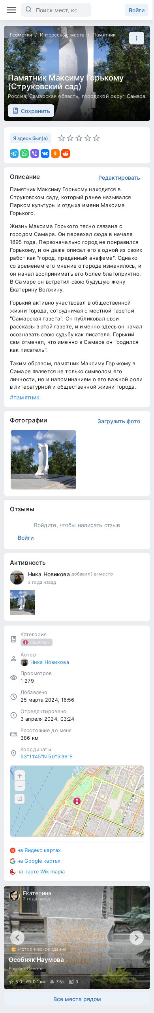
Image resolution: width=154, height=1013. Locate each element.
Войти (137, 10)
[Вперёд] (136, 937)
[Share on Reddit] (65, 153)
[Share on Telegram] (14, 153)
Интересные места (62, 35)
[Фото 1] (22, 602)
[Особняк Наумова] (77, 937)
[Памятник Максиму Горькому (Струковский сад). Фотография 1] (43, 459)
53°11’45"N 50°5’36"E (47, 757)
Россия (17, 96)
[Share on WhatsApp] (24, 153)
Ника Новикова (49, 574)
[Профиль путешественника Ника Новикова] (17, 577)
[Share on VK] (45, 153)
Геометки (21, 35)
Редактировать (119, 177)
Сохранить (35, 110)
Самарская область (53, 96)
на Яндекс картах (39, 850)
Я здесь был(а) (30, 138)
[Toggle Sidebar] (11, 10)
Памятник (103, 35)
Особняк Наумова (36, 959)
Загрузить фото (119, 421)
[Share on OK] (55, 153)
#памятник (24, 397)
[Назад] (17, 937)
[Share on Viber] (34, 153)
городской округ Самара (114, 96)
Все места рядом (77, 999)
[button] (134, 38)
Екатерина (37, 893)
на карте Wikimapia (41, 872)
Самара (35, 968)
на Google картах (38, 861)
